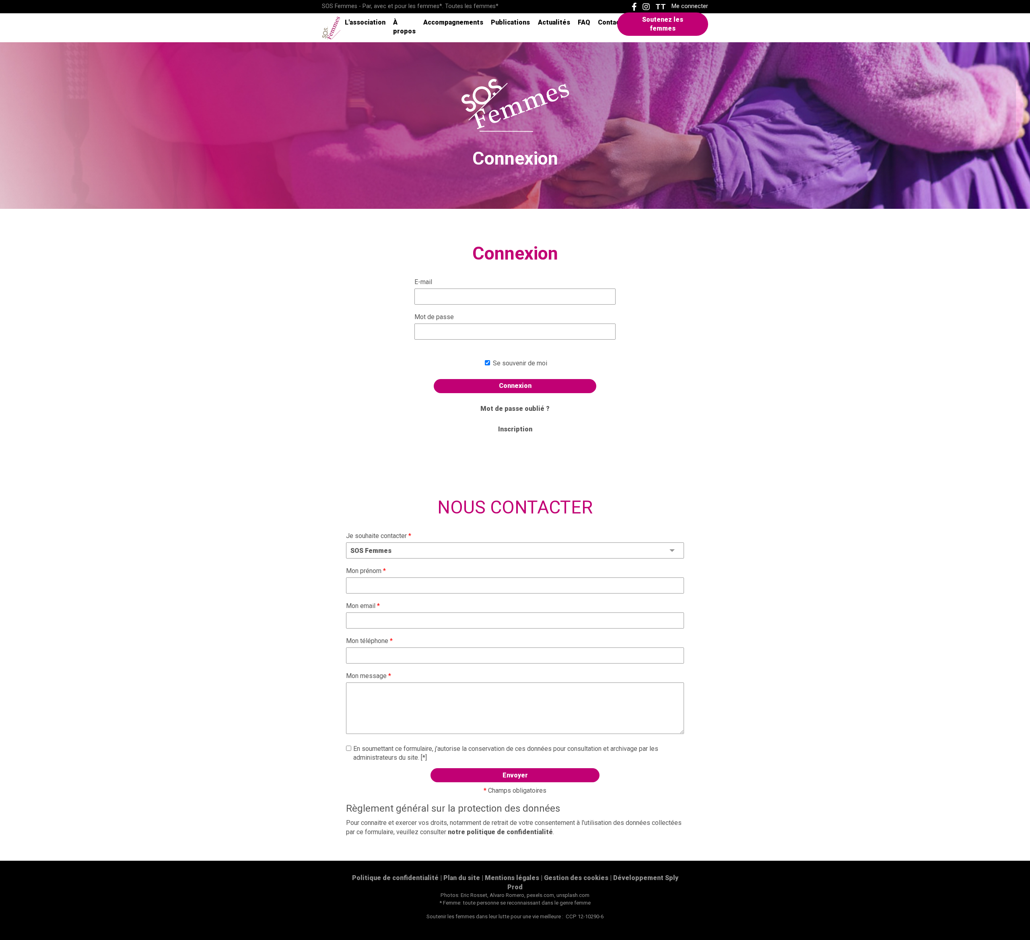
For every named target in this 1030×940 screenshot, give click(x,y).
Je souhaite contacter (378, 536)
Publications (510, 22)
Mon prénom (366, 571)
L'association (365, 22)
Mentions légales (512, 878)
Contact (610, 22)
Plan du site (461, 878)
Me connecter (690, 6)
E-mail (423, 282)
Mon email (363, 606)
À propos (404, 27)
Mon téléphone (369, 641)
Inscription (515, 429)
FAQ (584, 22)
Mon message (368, 676)
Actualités (554, 22)
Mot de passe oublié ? (515, 408)
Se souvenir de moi (519, 363)
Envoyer (515, 775)
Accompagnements (453, 22)
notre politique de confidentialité (500, 832)
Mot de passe (434, 317)
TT (660, 6)
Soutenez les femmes (662, 24)
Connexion (515, 386)
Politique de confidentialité (395, 878)
